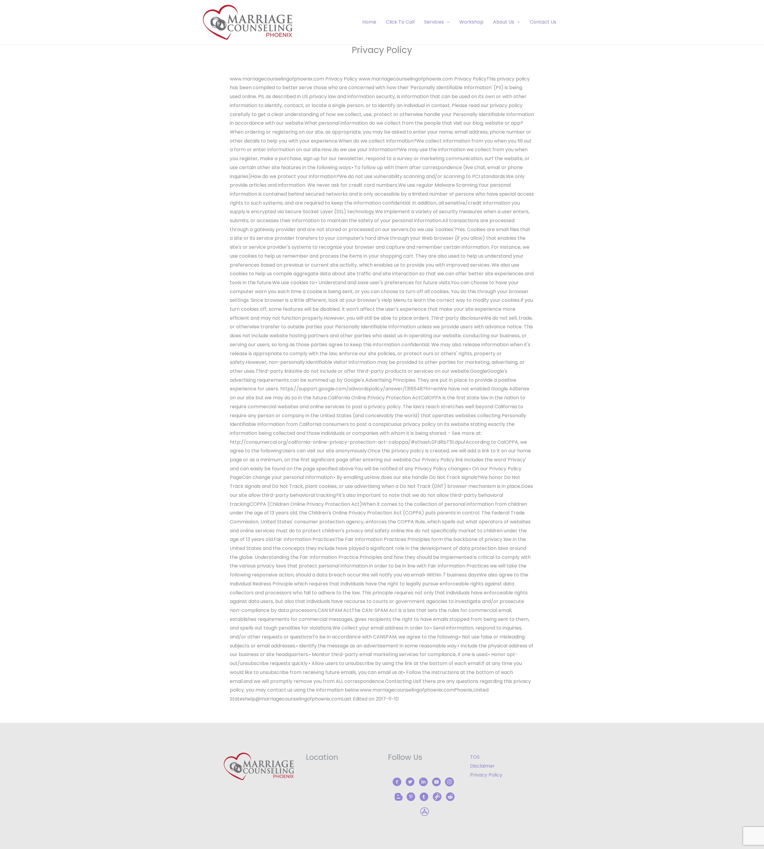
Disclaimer (482, 766)
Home (369, 21)
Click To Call (400, 21)
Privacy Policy (486, 774)
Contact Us (543, 21)
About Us (503, 21)
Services (434, 21)
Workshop (471, 21)
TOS (475, 757)
